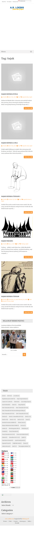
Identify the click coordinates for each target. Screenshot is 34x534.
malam (4, 428)
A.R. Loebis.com (9, 519)
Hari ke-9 (13, 419)
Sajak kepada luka (9, 143)
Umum (25, 443)
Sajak (30, 97)
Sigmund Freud (6, 443)
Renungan (23, 521)
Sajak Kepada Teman (10, 296)
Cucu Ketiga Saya (26, 401)
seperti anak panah (20, 440)
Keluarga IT (25, 519)
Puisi (19, 97)
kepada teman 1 (27, 199)
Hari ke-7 (28, 416)
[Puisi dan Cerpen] (17, 7)
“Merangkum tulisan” (24, 446)
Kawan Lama (21, 422)
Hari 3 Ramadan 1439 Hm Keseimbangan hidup (13, 410)
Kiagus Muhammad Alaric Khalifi (10, 425)
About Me (4, 1)
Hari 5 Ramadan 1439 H (22, 413)
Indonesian (22, 1)
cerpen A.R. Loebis (7, 401)
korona (23, 425)
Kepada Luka (25, 146)
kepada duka (25, 97)
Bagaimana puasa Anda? (8, 398)
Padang (23, 244)
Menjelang (25, 428)
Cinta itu (16, 401)
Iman (28, 419)
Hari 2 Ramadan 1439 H (22, 407)
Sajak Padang (7, 241)
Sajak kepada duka (9, 94)
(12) (3, 395)
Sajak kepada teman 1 (10, 196)
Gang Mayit (21, 404)
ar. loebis (16, 395)
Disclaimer (9, 1)
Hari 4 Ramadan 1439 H (8, 413)
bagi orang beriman (22, 398)
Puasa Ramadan (13, 431)
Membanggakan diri (14, 428)
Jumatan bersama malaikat (9, 422)
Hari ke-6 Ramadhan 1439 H (16, 416)
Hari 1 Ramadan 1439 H (8, 407)
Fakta (29, 521)
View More (28, 108)
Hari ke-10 (21, 419)
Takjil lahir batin (17, 443)
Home (5, 521)
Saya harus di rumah (7, 440)
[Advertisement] (17, 31)
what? (14, 446)
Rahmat (4, 437)
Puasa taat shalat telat (22, 434)
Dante (14, 404)
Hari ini (4, 416)
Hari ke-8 (5, 419)
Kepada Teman (7, 301)
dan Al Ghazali (6, 404)
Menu (3, 52)
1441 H (9, 395)
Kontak (17, 523)
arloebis (4, 97)
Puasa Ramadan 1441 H (8, 434)
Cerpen (15, 521)
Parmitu (4, 431)
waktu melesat (6, 446)
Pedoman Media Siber (17, 1)
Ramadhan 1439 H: (14, 437)
